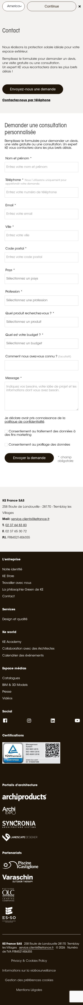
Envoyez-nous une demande (33, 89)
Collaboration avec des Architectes (28, 648)
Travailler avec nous (16, 583)
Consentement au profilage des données (39, 444)
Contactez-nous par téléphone (26, 100)
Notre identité (12, 569)
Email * (10, 205)
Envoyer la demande (29, 458)
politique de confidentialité (24, 421)
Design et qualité (14, 619)
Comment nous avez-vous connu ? (38, 356)
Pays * (10, 270)
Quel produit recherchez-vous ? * (29, 313)
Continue (52, 6)
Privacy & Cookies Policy (29, 961)
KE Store (8, 576)
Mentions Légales (29, 990)
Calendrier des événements (23, 655)
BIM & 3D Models (15, 685)
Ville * (9, 227)
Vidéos (7, 698)
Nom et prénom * (18, 158)
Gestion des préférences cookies (29, 980)
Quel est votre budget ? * (24, 335)
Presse (6, 691)
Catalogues (11, 678)
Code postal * (16, 248)
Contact (8, 596)
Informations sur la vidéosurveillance (29, 970)
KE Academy (11, 642)
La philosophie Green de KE (22, 589)
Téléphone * (35, 182)
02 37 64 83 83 (16, 525)
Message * (13, 378)
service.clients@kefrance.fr (30, 519)
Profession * (14, 291)
